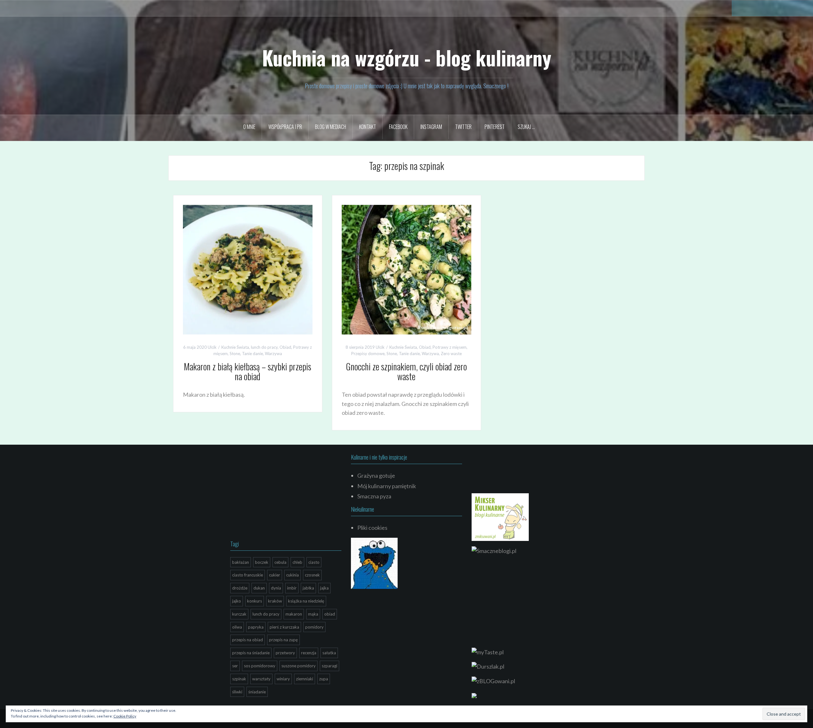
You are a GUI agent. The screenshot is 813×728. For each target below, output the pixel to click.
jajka (324, 587)
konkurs (254, 600)
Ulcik (212, 347)
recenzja (308, 652)
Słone (235, 353)
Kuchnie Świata (235, 347)
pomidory (314, 627)
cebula (280, 562)
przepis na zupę (283, 639)
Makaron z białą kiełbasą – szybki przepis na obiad (247, 371)
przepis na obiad (247, 639)
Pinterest (495, 127)
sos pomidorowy (259, 665)
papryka (256, 627)
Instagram (431, 127)
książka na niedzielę (306, 600)
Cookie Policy (124, 716)
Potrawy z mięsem (450, 347)
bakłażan (240, 562)
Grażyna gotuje (376, 475)
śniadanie (257, 691)
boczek (261, 562)
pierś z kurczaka (284, 627)
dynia (276, 587)
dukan (259, 587)
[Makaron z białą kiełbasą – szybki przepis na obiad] (247, 268)
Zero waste (451, 353)
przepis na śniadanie (251, 652)
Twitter (463, 127)
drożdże (239, 587)
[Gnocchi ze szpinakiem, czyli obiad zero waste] (406, 268)
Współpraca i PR (285, 127)
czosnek (312, 574)
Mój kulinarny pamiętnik (386, 485)
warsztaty (261, 678)
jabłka (308, 587)
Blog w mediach (330, 127)
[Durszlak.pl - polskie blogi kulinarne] (488, 665)
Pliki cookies (372, 527)
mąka (313, 614)
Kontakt (367, 127)
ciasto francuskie (247, 574)
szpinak (239, 678)
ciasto (313, 562)
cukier (274, 574)
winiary (283, 678)
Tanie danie (252, 353)
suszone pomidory (298, 665)
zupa (323, 678)
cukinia (292, 574)
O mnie (249, 127)
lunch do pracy (264, 347)
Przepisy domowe (368, 353)
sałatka (329, 652)
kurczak (239, 614)
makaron (294, 614)
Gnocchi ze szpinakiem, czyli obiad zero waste (406, 371)
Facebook (398, 127)
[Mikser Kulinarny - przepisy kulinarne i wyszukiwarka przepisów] (500, 516)
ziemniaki (304, 678)
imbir (292, 587)
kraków (275, 600)
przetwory (285, 652)
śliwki (237, 691)
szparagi (329, 665)
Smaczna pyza (374, 496)
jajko (236, 600)
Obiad (285, 347)
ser (235, 665)
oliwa (237, 627)
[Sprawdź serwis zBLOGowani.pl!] (493, 680)
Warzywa (273, 353)
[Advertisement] (278, 494)
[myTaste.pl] (488, 651)
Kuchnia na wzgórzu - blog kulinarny (406, 57)
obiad (329, 614)
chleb (297, 562)
